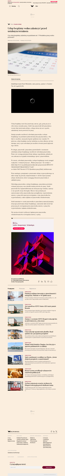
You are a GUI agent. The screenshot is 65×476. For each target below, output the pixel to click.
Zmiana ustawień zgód (22, 439)
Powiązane (11, 288)
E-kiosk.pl (45, 438)
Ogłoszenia (33, 439)
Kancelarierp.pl (46, 444)
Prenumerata (33, 441)
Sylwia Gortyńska (15, 79)
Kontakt (10, 439)
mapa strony (11, 456)
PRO (37, 6)
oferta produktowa (32, 456)
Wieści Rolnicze (47, 445)
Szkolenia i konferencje (13, 452)
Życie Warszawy (47, 447)
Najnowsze (32, 288)
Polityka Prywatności (22, 438)
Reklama (32, 438)
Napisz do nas (11, 441)
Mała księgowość (47, 442)
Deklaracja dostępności (22, 444)
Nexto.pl (45, 441)
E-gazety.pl (46, 439)
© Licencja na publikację (17, 278)
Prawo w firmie (17, 24)
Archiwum (32, 442)
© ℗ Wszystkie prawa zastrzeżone (20, 280)
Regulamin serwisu (21, 441)
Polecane (22, 288)
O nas (9, 438)
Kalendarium (21, 456)
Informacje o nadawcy (22, 442)
